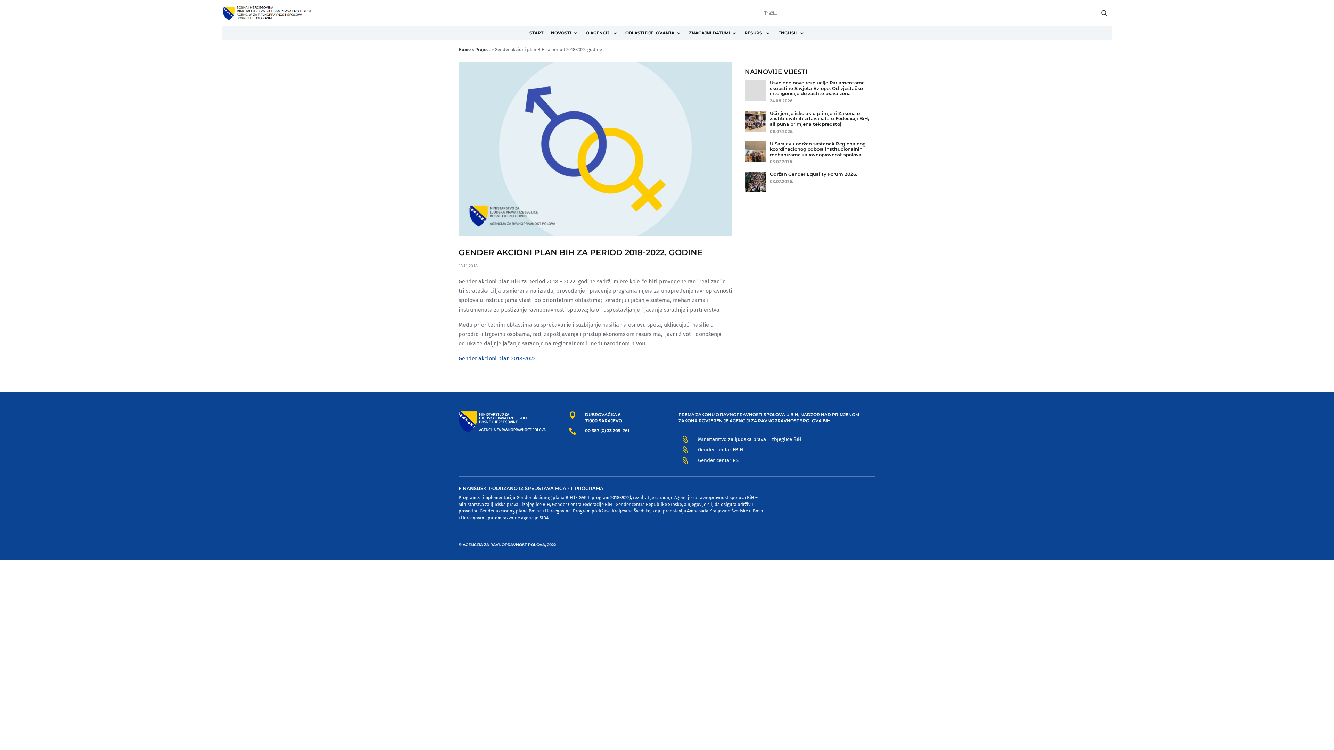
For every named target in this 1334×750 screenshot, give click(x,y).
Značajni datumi (709, 32)
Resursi (754, 32)
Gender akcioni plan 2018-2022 (497, 358)
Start (536, 32)
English (788, 32)
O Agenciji (598, 32)
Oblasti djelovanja (649, 32)
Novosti (561, 32)
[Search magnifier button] (1104, 13)
